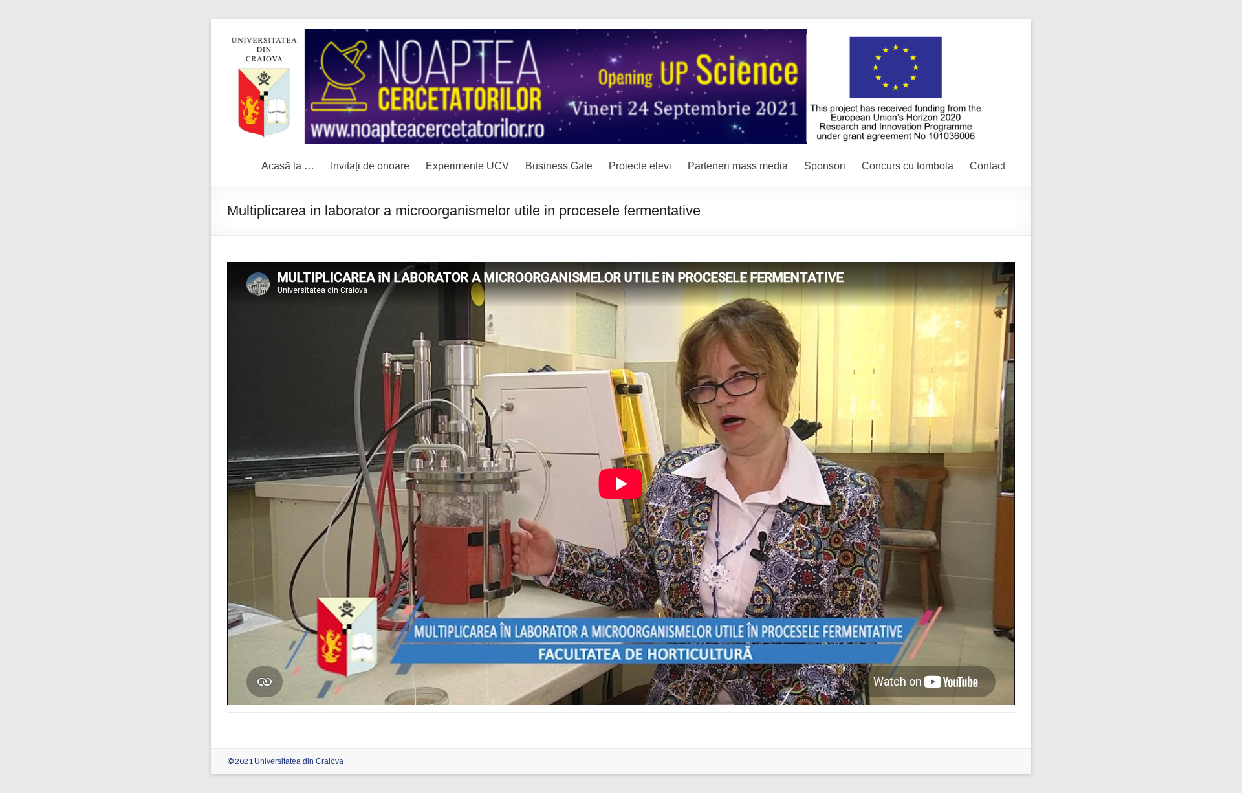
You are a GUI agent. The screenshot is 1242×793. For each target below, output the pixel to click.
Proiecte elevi (640, 165)
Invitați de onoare (370, 165)
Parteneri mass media (738, 165)
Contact (987, 165)
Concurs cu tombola (907, 165)
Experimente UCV (467, 165)
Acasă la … (287, 165)
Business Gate (559, 165)
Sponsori (824, 165)
